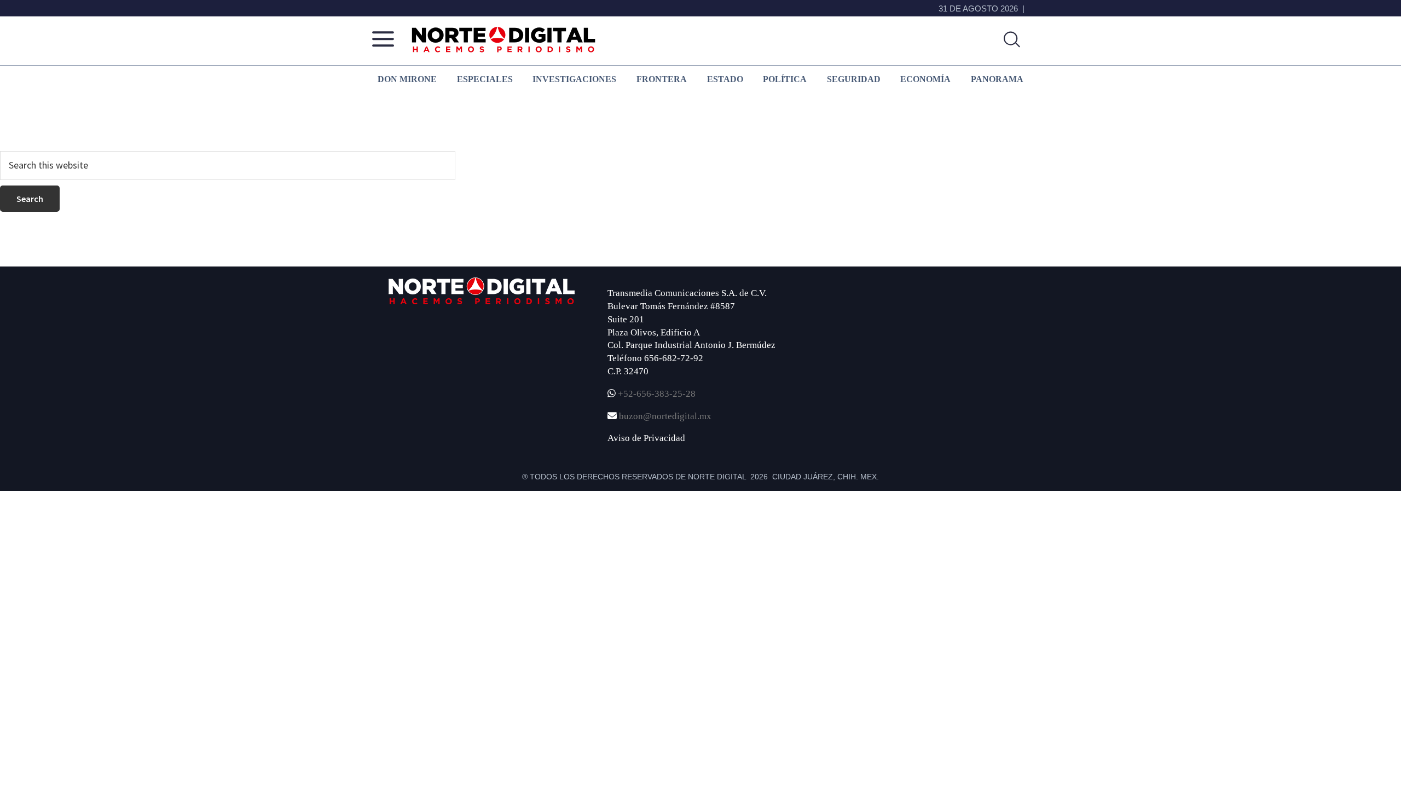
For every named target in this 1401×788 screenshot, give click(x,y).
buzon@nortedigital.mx (665, 416)
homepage (337, 135)
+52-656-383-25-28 (656, 394)
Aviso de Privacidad (646, 438)
